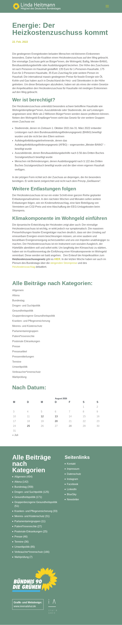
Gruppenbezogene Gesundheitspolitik (33, 315)
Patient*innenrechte (23, 336)
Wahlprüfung (19, 377)
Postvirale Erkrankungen (26, 341)
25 (28, 426)
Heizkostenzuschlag (23, 266)
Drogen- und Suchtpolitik (26, 305)
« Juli (15, 435)
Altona (16, 295)
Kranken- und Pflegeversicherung (31, 321)
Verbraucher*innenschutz (26, 372)
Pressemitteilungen (23, 356)
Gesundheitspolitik (22, 310)
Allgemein (18, 290)
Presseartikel (19, 351)
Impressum (73, 468)
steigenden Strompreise (63, 263)
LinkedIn (72, 489)
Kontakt (71, 463)
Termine (16, 361)
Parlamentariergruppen (25, 331)
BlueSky (71, 494)
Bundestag (18, 300)
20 (56, 421)
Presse (16, 346)
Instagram (72, 479)
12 (42, 416)
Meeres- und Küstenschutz (27, 326)
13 (56, 416)
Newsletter (73, 499)
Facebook (72, 484)
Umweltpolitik (19, 366)
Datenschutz (74, 474)
